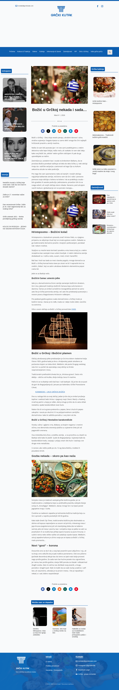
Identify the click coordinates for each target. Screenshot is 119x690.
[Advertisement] (59, 33)
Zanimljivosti (67, 51)
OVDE (73, 309)
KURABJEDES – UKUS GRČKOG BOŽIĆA (50, 392)
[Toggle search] (109, 52)
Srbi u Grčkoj (83, 51)
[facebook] (97, 6)
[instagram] (102, 6)
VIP (75, 51)
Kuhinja (42, 51)
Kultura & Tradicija (23, 51)
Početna (12, 51)
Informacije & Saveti (54, 51)
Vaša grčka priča (96, 51)
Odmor (34, 51)
